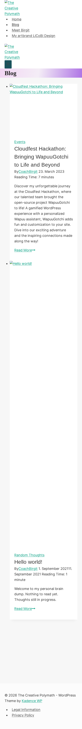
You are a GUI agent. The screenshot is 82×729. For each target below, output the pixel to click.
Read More (24, 250)
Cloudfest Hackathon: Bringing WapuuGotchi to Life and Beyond (41, 157)
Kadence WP (32, 701)
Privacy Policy (23, 715)
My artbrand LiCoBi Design (33, 36)
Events (19, 142)
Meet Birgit (21, 30)
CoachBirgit (28, 171)
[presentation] (43, 109)
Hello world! (28, 562)
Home (16, 19)
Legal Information (26, 710)
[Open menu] (8, 64)
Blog (15, 25)
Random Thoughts (29, 555)
